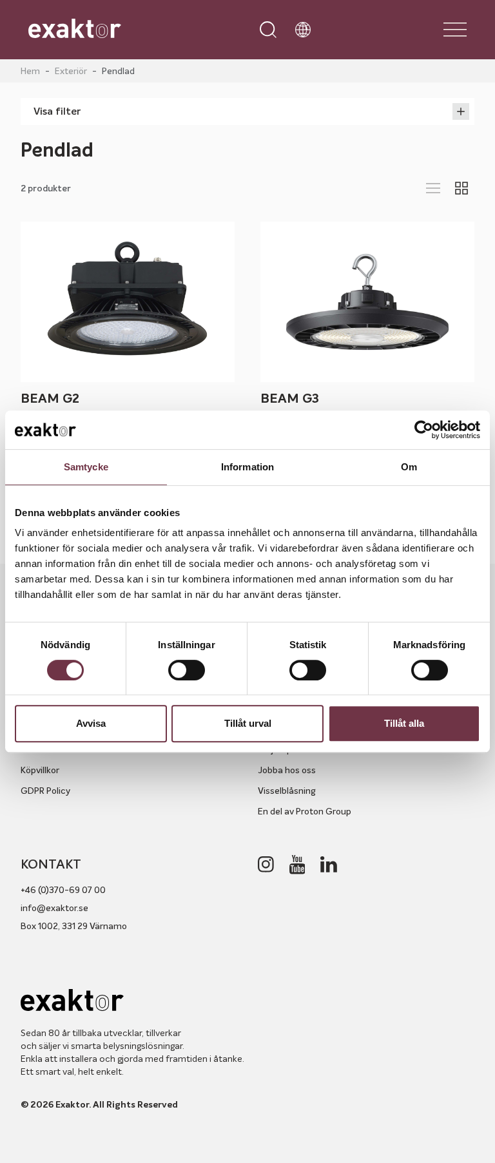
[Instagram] (266, 864)
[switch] (186, 670)
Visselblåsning (287, 790)
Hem (30, 71)
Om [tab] (409, 466)
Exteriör (71, 71)
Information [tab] (247, 466)
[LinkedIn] (328, 864)
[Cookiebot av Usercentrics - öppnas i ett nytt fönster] (423, 429)
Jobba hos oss (287, 770)
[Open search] (268, 30)
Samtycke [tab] (86, 466)
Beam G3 (289, 398)
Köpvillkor (40, 770)
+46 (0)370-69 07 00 (63, 890)
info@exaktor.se (54, 908)
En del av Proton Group (304, 811)
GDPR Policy (45, 790)
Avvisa (91, 723)
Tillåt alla (404, 723)
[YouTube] (297, 864)
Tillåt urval (247, 723)
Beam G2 (50, 398)
